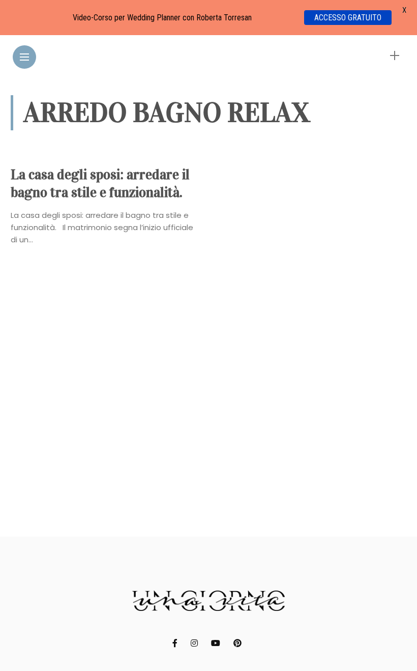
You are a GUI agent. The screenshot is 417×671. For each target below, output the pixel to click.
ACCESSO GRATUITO (347, 17)
